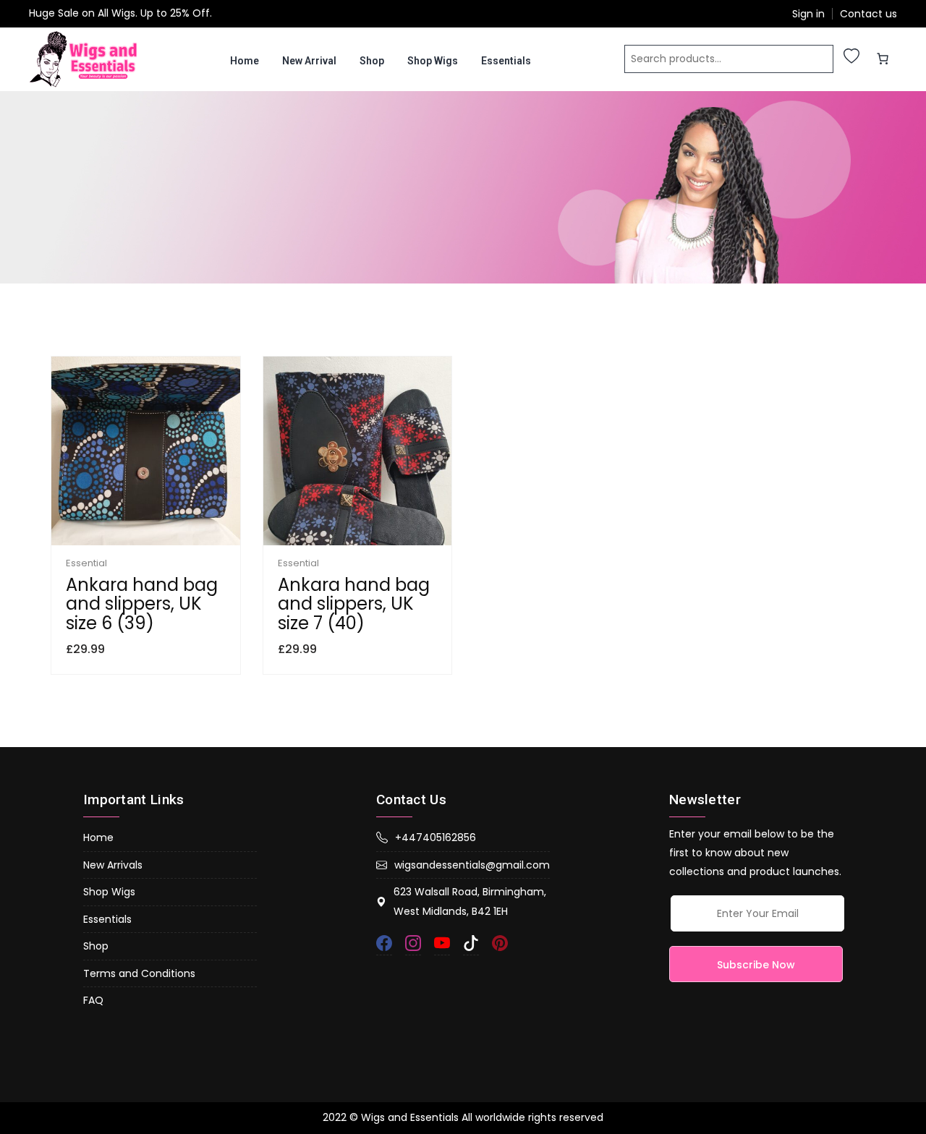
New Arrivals (113, 865)
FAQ (93, 1000)
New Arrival (309, 61)
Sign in (808, 14)
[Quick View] (145, 541)
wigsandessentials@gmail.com (472, 865)
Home (244, 61)
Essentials (506, 61)
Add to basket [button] (207, 541)
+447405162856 (435, 837)
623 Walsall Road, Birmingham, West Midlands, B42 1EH (470, 901)
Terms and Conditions (139, 973)
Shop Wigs (432, 61)
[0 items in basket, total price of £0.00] (882, 58)
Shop (372, 61)
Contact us (868, 14)
